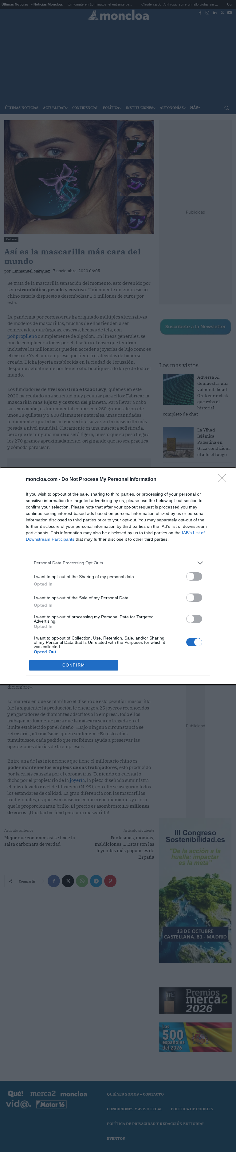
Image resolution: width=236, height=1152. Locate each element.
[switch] (194, 576)
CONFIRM (73, 665)
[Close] (224, 479)
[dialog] (118, 576)
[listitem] (118, 563)
